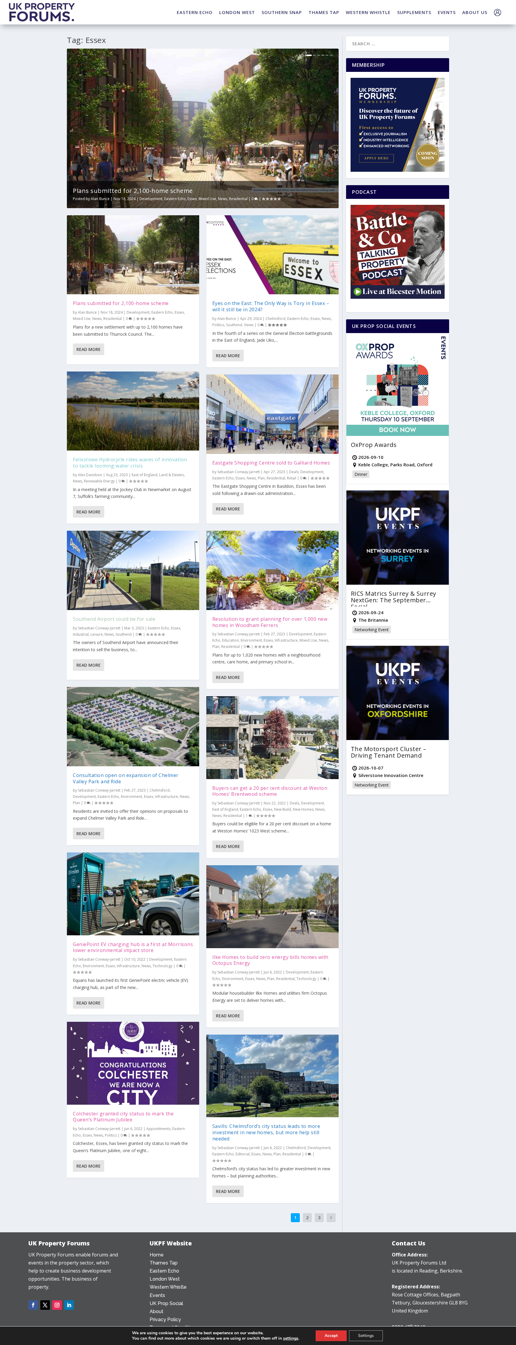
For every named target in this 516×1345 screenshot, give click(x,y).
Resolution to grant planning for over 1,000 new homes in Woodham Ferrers (270, 622)
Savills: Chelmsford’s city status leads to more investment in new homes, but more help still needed (266, 1132)
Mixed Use (207, 198)
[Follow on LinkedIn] (69, 1305)
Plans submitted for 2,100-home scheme (133, 191)
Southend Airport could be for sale (114, 619)
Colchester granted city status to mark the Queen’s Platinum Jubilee (123, 1116)
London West (165, 1279)
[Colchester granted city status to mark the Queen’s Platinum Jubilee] (133, 1063)
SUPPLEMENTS (414, 12)
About (156, 1311)
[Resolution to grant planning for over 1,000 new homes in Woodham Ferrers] (272, 570)
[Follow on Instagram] (57, 1305)
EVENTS (447, 12)
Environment (131, 796)
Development (150, 198)
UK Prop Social (166, 1303)
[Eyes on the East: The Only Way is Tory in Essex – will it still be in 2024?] (272, 255)
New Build (282, 809)
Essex (192, 198)
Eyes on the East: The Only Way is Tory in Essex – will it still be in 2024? (270, 306)
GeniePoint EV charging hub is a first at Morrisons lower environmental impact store (133, 947)
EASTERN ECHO (195, 12)
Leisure (96, 634)
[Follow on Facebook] (33, 1305)
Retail (291, 478)
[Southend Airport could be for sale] (133, 570)
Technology (162, 965)
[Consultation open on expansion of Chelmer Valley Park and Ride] (133, 726)
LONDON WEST (237, 12)
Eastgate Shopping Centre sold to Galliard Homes (271, 462)
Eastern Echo (175, 198)
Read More (88, 349)
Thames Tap (164, 1263)
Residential (238, 198)
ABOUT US (474, 12)
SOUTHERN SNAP (282, 12)
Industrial (81, 634)
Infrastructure (166, 796)
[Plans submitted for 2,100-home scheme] (133, 255)
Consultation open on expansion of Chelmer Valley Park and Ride (126, 778)
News (222, 198)
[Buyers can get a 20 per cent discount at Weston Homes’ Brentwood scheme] (272, 737)
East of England (144, 474)
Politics (111, 1135)
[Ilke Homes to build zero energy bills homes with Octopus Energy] (272, 906)
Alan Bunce (100, 198)
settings (290, 1338)
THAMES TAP (323, 12)
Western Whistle (168, 1287)
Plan (76, 802)
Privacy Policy (165, 1319)
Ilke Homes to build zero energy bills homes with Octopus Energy (270, 960)
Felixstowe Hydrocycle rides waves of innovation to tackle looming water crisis (130, 462)
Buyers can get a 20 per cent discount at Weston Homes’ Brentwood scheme (270, 791)
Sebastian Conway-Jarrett (99, 628)
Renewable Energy (99, 481)
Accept (331, 1335)
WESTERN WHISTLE (368, 12)
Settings (366, 1335)
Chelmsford (160, 790)
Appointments (158, 1128)
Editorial (243, 1154)
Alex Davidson (90, 474)
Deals (294, 471)
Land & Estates (171, 474)
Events (157, 1295)
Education (230, 640)
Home (157, 1255)
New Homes (303, 809)
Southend (124, 634)
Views (249, 324)
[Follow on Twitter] (45, 1305)
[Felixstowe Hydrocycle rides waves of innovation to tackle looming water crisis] (133, 411)
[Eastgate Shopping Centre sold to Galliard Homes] (272, 414)
